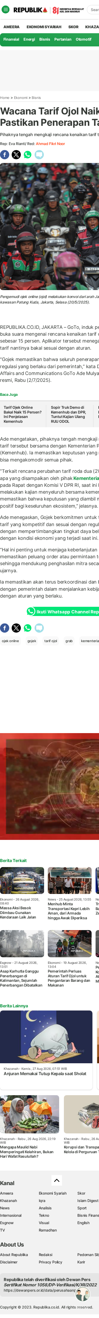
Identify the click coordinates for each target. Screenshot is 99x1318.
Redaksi (46, 1254)
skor (73, 27)
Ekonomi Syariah (44, 27)
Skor (81, 1193)
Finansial (11, 39)
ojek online (10, 641)
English (83, 1222)
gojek (31, 641)
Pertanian (62, 39)
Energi (29, 39)
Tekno (44, 1215)
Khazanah (8, 1200)
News (5, 1208)
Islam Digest (87, 1200)
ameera (11, 27)
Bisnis (44, 39)
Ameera (6, 1193)
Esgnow (7, 1222)
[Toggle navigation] (5, 9)
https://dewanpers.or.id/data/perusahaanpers (43, 1290)
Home (5, 97)
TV (2, 1230)
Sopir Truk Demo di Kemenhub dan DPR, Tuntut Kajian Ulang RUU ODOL (68, 414)
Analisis (45, 1208)
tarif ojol (50, 641)
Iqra (42, 1200)
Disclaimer (8, 1262)
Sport (82, 1208)
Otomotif (83, 39)
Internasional (10, 1215)
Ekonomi (21, 97)
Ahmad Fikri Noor (50, 143)
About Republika (14, 1254)
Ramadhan (48, 1230)
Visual (44, 1222)
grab (69, 641)
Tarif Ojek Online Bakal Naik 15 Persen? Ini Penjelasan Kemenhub (23, 414)
